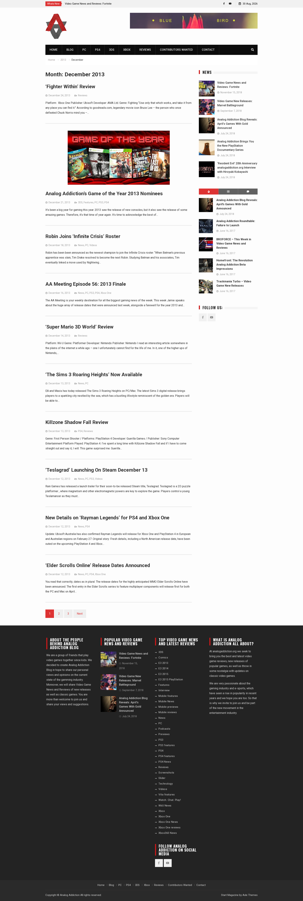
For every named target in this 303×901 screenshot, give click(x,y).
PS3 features (167, 745)
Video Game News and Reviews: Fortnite (88, 3)
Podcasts (164, 728)
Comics (163, 657)
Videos (93, 245)
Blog (69, 49)
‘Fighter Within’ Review (70, 86)
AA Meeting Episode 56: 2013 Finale (85, 284)
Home (54, 49)
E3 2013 (163, 663)
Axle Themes (250, 895)
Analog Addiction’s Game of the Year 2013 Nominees (104, 193)
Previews (164, 734)
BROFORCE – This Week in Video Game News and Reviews (233, 243)
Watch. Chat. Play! (170, 800)
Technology (166, 783)
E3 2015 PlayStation (171, 679)
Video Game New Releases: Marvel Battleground (130, 680)
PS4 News (165, 761)
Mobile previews (168, 706)
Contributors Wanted (176, 49)
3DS (111, 49)
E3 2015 (163, 674)
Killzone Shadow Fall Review (76, 422)
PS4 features (167, 756)
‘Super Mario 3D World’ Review (79, 327)
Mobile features (168, 696)
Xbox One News (168, 821)
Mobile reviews (168, 712)
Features (88, 202)
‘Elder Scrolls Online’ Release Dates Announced (97, 565)
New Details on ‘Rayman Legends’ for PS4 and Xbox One (107, 518)
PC (84, 49)
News (81, 245)
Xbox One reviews (169, 827)
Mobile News (166, 701)
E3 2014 (163, 668)
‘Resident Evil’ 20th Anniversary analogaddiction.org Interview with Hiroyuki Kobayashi (237, 167)
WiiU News (165, 805)
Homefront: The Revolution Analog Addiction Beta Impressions (234, 264)
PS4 (97, 49)
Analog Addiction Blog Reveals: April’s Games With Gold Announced (237, 124)
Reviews (145, 49)
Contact (208, 49)
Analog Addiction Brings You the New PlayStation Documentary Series (235, 146)
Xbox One (106, 293)
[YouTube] (230, 4)
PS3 (101, 202)
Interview (164, 690)
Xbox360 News (168, 833)
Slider (162, 778)
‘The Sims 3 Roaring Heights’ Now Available (93, 374)
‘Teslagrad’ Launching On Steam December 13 (96, 470)
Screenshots (166, 772)
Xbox (126, 49)
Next (80, 613)
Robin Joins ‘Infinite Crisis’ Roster (82, 236)
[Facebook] (224, 4)
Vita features (167, 794)
